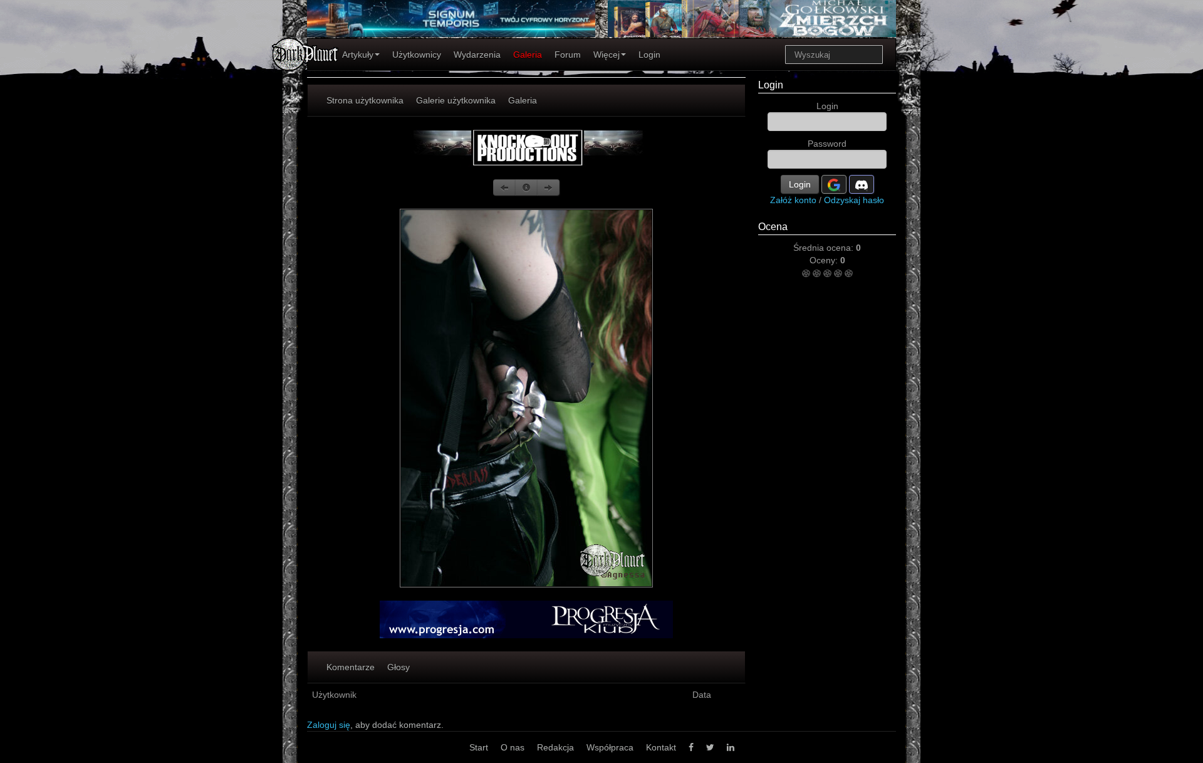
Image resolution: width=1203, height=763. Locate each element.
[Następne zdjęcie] (548, 187)
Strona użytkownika (365, 100)
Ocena (773, 226)
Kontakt (661, 747)
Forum (568, 55)
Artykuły (357, 55)
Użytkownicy (416, 55)
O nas (512, 747)
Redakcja (555, 747)
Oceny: (825, 260)
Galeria (527, 55)
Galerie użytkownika (456, 100)
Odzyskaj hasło (854, 200)
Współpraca (609, 747)
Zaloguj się (328, 725)
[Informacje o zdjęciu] (526, 187)
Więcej (606, 55)
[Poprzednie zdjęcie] (504, 187)
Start (478, 747)
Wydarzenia (477, 55)
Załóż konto (793, 200)
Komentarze (350, 667)
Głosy (398, 667)
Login (649, 55)
